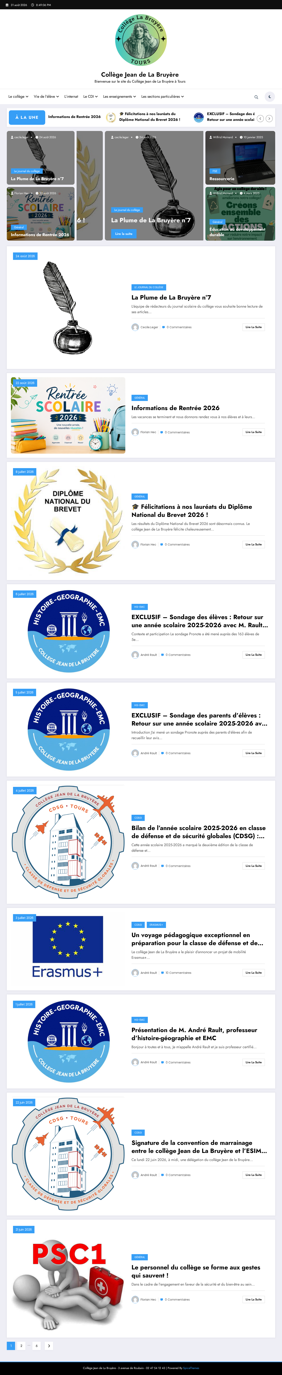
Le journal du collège (27, 171)
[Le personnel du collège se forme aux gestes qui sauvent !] (68, 1278)
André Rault (149, 655)
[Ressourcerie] (240, 157)
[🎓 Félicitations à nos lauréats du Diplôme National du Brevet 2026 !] (68, 520)
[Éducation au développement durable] (240, 213)
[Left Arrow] (260, 118)
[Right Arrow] (269, 118)
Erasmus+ (156, 925)
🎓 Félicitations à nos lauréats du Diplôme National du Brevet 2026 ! (127, 117)
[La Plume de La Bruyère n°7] (41, 157)
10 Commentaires (178, 973)
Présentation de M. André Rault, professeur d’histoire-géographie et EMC (194, 1034)
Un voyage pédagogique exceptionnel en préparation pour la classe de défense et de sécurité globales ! (195, 939)
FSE (215, 171)
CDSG (138, 818)
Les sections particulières (160, 96)
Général (19, 227)
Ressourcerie (222, 179)
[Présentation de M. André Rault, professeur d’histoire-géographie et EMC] (68, 1041)
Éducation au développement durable (237, 232)
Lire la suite (125, 233)
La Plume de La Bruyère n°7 (37, 179)
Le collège (16, 96)
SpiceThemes (191, 1368)
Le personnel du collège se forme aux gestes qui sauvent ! (196, 1271)
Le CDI (88, 96)
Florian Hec (21, 193)
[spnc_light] (270, 97)
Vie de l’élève (44, 96)
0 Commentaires (179, 327)
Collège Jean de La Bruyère (140, 74)
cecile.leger (21, 137)
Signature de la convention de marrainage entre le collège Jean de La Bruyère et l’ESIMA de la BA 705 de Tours (199, 1147)
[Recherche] (256, 97)
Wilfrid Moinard (222, 137)
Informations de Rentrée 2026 (52, 116)
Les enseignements (117, 96)
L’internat (71, 96)
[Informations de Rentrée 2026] (41, 213)
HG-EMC (139, 607)
